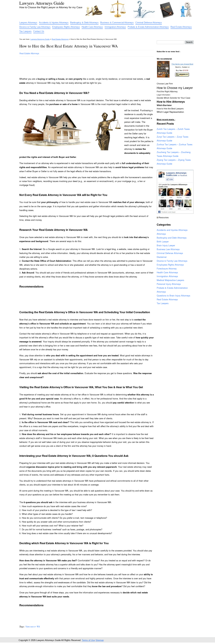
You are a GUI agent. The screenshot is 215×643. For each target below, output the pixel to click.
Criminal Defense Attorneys (148, 22)
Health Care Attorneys (92, 27)
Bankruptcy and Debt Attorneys (171, 237)
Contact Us (38, 31)
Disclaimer (162, 257)
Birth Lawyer (163, 241)
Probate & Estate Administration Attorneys (148, 27)
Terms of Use (88, 640)
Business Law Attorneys (168, 249)
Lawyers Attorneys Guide (41, 3)
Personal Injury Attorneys (169, 284)
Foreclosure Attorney (167, 268)
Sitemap (100, 640)
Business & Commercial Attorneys (117, 22)
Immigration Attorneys (115, 27)
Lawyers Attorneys (28, 22)
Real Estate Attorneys (181, 27)
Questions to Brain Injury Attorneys (173, 295)
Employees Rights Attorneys (66, 27)
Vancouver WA (32, 626)
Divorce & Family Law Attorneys (35, 27)
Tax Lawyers (25, 31)
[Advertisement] (80, 65)
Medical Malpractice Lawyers (170, 280)
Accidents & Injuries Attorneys (54, 22)
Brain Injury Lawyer (166, 245)
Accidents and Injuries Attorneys (172, 230)
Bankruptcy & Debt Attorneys (84, 22)
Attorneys (161, 233)
